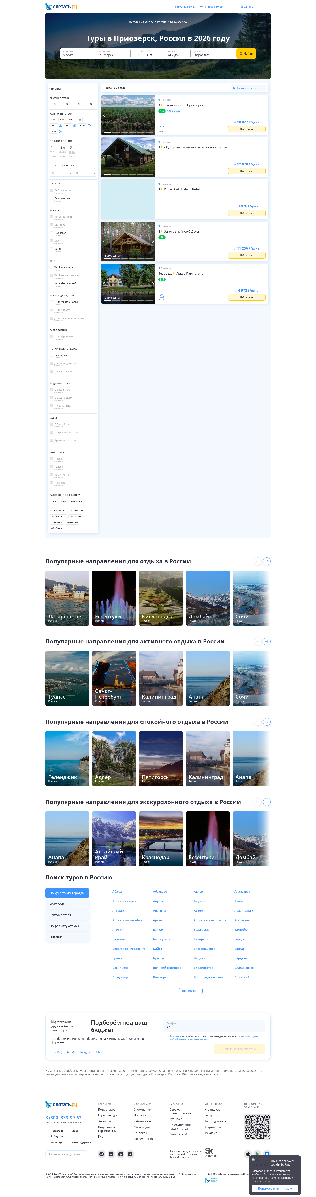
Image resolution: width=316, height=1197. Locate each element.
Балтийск (241, 929)
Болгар (239, 949)
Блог (101, 1136)
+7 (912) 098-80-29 (211, 6)
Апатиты (159, 910)
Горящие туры (108, 1115)
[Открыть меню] (260, 7)
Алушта (199, 901)
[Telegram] (101, 1154)
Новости (140, 1115)
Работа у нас (143, 1121)
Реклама (211, 1133)
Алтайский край (124, 901)
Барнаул (118, 939)
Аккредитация (144, 1139)
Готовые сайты (180, 1134)
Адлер (198, 891)
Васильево (120, 968)
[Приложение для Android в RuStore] (267, 1154)
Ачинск (117, 929)
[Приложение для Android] (257, 1154)
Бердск (239, 939)
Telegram (86, 1052)
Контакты (140, 1133)
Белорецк (201, 939)
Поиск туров (107, 1109)
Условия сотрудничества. (102, 1176)
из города (57, 904)
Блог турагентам (217, 1121)
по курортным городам (67, 893)
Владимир (120, 977)
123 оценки (173, 111)
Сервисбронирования (180, 1111)
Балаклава (201, 929)
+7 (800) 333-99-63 (63, 1052)
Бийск (157, 949)
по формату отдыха (64, 926)
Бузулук (159, 958)
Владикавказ (244, 968)
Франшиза (212, 1109)
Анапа (238, 901)
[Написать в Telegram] (228, 7)
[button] (77, 53)
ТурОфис (176, 1119)
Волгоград (160, 977)
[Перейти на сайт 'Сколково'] (211, 1154)
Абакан (117, 891)
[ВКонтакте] (111, 1154)
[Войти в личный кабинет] (268, 7)
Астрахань (242, 920)
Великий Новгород (167, 968)
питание (56, 937)
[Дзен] (130, 1154)
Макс (99, 1052)
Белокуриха (162, 939)
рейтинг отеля (60, 915)
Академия (212, 1115)
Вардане (240, 958)
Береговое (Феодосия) (128, 949)
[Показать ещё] (267, 561)
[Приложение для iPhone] (248, 1154)
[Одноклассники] (120, 1154)
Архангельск (243, 910)
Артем (198, 910)
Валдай (199, 958)
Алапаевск (242, 891)
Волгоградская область (210, 977)
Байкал (158, 929)
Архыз (157, 920)
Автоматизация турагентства (180, 1126)
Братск (117, 958)
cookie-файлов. (261, 1181)
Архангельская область (128, 920)
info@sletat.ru (60, 1136)
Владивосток (203, 968)
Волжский (242, 977)
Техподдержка (81, 1142)
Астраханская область (210, 920)
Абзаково (160, 891)
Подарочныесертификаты (107, 1129)
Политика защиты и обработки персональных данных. (146, 1176)
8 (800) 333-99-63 (185, 6)
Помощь (56, 1142)
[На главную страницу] (63, 6)
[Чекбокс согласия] (165, 1038)
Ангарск (118, 910)
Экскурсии (105, 1121)
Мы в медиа (142, 1127)
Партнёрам (213, 1127)
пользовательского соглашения (160, 1173)
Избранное (246, 6)
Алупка (158, 901)
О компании (142, 1109)
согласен (176, 1036)
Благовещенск (204, 949)
